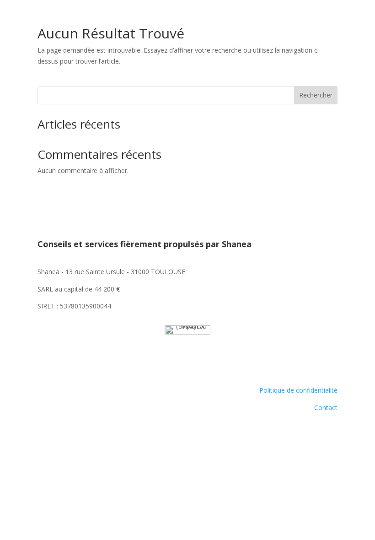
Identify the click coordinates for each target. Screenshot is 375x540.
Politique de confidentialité (298, 390)
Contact (326, 407)
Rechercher (315, 95)
